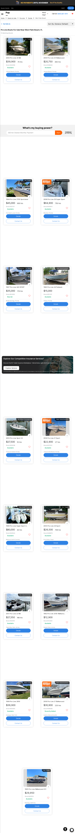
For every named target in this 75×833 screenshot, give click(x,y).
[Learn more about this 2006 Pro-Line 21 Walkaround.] (56, 690)
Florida (30, 18)
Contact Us (18, 80)
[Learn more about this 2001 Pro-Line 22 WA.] (18, 602)
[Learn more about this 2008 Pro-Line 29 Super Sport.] (56, 188)
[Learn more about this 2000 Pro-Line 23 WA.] (18, 46)
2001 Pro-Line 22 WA (13, 613)
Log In (63, 8)
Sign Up (71, 8)
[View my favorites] (72, 13)
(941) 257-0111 (63, 14)
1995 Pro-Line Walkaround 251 (35, 789)
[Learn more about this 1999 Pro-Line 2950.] (18, 690)
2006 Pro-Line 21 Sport (52, 438)
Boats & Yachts (5, 8)
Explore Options (11, 368)
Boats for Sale (12, 18)
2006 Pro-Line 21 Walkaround (54, 701)
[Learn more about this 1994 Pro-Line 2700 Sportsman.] (18, 188)
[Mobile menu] (2, 14)
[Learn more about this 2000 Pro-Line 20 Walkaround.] (56, 46)
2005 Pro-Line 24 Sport (52, 526)
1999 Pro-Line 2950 (13, 701)
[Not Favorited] (29, 66)
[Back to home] (8, 14)
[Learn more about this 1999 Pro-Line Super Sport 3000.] (18, 515)
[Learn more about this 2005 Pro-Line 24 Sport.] (56, 515)
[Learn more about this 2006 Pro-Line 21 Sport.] (56, 427)
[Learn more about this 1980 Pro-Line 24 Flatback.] (56, 276)
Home (2, 18)
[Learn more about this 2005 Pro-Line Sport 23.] (18, 427)
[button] (65, 829)
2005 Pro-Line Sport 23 (14, 438)
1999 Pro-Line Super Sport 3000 (17, 526)
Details (18, 75)
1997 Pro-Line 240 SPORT (15, 287)
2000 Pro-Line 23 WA (13, 58)
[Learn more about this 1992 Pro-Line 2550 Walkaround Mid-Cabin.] (56, 602)
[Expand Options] (30, 55)
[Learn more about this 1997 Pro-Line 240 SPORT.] (18, 276)
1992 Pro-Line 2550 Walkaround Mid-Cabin (55, 613)
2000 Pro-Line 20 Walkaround (54, 58)
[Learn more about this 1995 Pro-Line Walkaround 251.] (37, 778)
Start (58, 133)
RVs (12, 8)
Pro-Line (22, 18)
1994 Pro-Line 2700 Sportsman (17, 199)
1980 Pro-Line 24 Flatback (53, 287)
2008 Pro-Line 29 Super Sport (54, 199)
